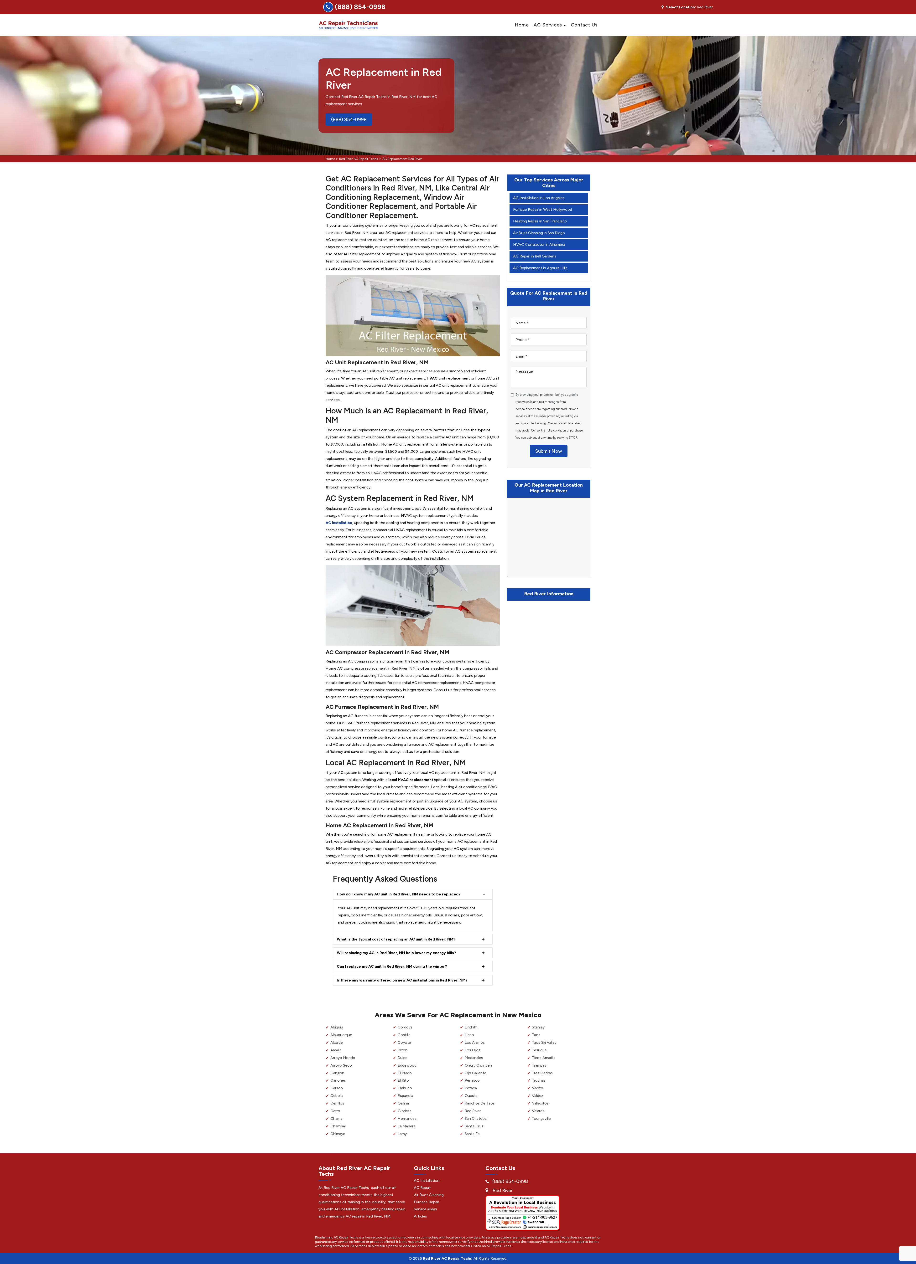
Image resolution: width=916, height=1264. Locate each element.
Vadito (537, 1088)
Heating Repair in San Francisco (540, 221)
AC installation (339, 522)
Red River (473, 1111)
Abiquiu (336, 1027)
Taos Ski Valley (544, 1042)
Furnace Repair (426, 1202)
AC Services (548, 25)
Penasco (472, 1080)
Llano (469, 1035)
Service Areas (425, 1209)
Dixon (402, 1050)
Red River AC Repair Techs (358, 159)
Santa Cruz (474, 1126)
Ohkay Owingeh (478, 1065)
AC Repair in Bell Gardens (534, 256)
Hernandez (407, 1118)
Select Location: (681, 7)
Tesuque (539, 1050)
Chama (336, 1118)
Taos (536, 1035)
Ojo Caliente (475, 1073)
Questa (471, 1095)
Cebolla (336, 1095)
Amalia (335, 1050)
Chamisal (338, 1126)
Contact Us (584, 25)
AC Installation (426, 1180)
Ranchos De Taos (480, 1103)
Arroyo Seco (341, 1065)
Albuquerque (341, 1035)
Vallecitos (540, 1103)
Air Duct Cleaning (429, 1194)
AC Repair (422, 1187)
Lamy (402, 1133)
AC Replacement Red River (402, 159)
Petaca (471, 1088)
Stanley (538, 1027)
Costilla (404, 1035)
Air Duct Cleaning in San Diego (539, 233)
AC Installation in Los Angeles (539, 197)
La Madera (406, 1126)
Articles (420, 1216)
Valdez (537, 1095)
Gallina (403, 1103)
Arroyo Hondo (342, 1057)
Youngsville (541, 1118)
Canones (338, 1080)
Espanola (405, 1095)
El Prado (405, 1073)
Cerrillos (337, 1103)
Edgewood (407, 1065)
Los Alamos (475, 1042)
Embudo (405, 1088)
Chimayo (337, 1133)
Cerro (335, 1111)
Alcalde (336, 1042)
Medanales (474, 1057)
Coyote (404, 1042)
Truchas (539, 1080)
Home (522, 25)
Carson (336, 1088)
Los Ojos (472, 1050)
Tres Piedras (542, 1073)
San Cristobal (476, 1118)
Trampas (539, 1065)
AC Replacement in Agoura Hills (540, 268)
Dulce (402, 1057)
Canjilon (337, 1073)
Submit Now (548, 451)
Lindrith (471, 1027)
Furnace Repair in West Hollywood (542, 209)
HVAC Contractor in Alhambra (539, 244)
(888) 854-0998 (360, 6)
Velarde (538, 1111)
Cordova (405, 1027)
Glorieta (404, 1111)
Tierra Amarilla (543, 1057)
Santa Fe (472, 1133)
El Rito (403, 1080)
